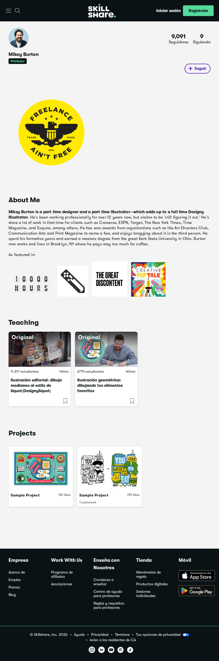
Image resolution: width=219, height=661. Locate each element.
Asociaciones (61, 584)
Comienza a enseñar (103, 582)
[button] (8, 10)
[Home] (102, 11)
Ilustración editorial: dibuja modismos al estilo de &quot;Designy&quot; (36, 385)
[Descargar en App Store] (194, 576)
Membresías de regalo (148, 574)
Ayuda (79, 635)
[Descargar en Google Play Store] (194, 591)
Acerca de (17, 572)
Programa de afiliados (62, 574)
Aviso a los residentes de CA (113, 640)
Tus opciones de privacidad (158, 634)
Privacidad (99, 635)
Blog (12, 595)
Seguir (200, 68)
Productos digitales (152, 584)
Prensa (14, 587)
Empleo (15, 580)
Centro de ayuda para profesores (107, 594)
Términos (122, 635)
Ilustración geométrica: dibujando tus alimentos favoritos (100, 385)
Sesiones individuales (145, 594)
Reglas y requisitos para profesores (108, 605)
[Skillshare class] (40, 349)
